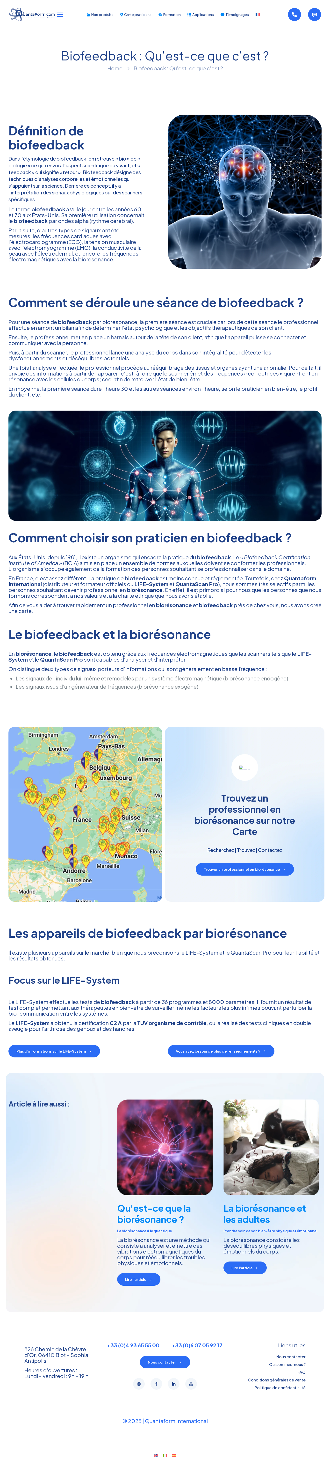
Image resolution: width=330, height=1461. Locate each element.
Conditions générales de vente (277, 1379)
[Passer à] (257, 14)
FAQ (302, 1372)
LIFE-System (151, 584)
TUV (142, 1022)
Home (114, 68)
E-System (35, 1001)
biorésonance (33, 653)
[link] (245, 192)
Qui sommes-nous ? (287, 1364)
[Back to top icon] (307, 1451)
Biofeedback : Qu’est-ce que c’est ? (178, 68)
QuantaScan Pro (196, 584)
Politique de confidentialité (280, 1387)
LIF (19, 1001)
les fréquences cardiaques (66, 236)
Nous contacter (291, 1356)
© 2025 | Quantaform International (165, 1420)
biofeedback (31, 220)
